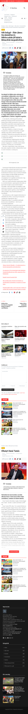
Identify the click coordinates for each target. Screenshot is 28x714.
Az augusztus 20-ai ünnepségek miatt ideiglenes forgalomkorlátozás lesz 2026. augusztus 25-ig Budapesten (14, 272)
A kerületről (6, 14)
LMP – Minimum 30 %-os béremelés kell (20, 354)
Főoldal (3, 26)
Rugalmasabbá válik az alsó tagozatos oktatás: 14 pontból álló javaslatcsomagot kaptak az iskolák (19, 429)
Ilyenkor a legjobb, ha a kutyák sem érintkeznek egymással (6, 355)
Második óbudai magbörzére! (17, 697)
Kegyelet (10, 17)
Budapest (13, 14)
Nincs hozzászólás (11, 42)
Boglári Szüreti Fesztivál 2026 (10, 277)
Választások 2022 (8, 19)
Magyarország (7, 16)
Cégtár (5, 17)
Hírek (7, 26)
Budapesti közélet (8, 22)
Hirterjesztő (14, 16)
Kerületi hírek (7, 20)
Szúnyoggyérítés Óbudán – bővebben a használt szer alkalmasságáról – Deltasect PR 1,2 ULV (19, 679)
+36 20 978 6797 (16, 633)
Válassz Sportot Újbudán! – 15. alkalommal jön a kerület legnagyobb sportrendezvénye (19, 404)
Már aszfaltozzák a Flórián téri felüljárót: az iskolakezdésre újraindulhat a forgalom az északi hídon (14, 282)
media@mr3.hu (9, 625)
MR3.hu (10, 635)
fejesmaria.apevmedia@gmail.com (14, 628)
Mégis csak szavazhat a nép (20, 326)
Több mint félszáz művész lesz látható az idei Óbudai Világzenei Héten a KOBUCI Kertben (19, 689)
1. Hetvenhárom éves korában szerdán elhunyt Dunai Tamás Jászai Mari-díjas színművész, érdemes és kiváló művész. (14, 488)
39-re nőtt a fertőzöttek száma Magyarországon (20, 339)
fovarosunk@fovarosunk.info (14, 632)
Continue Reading (14, 551)
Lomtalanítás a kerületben (6, 326)
